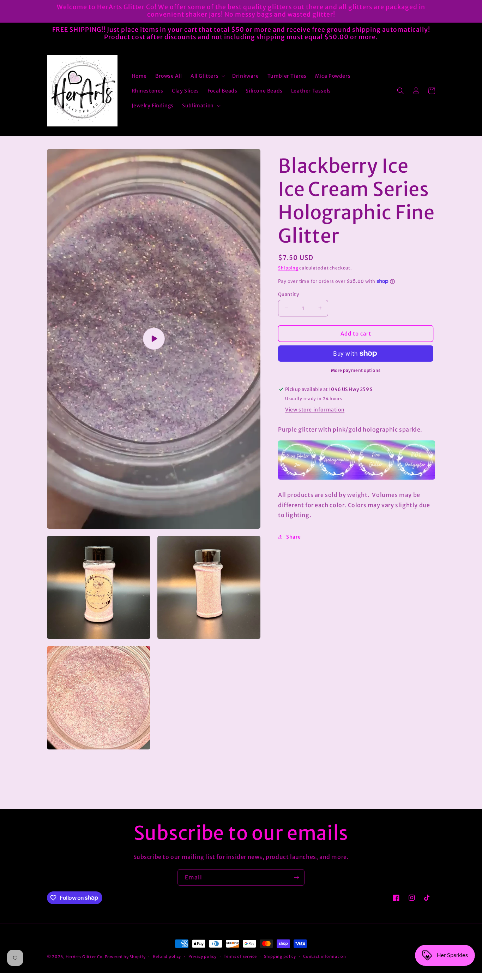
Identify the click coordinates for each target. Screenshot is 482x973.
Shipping (288, 268)
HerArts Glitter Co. (85, 956)
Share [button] (293, 537)
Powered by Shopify (125, 956)
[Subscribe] (296, 877)
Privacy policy (202, 956)
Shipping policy (280, 956)
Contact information (324, 956)
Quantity (288, 294)
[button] (207, 76)
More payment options (356, 370)
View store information (314, 410)
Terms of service (240, 956)
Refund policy (167, 956)
